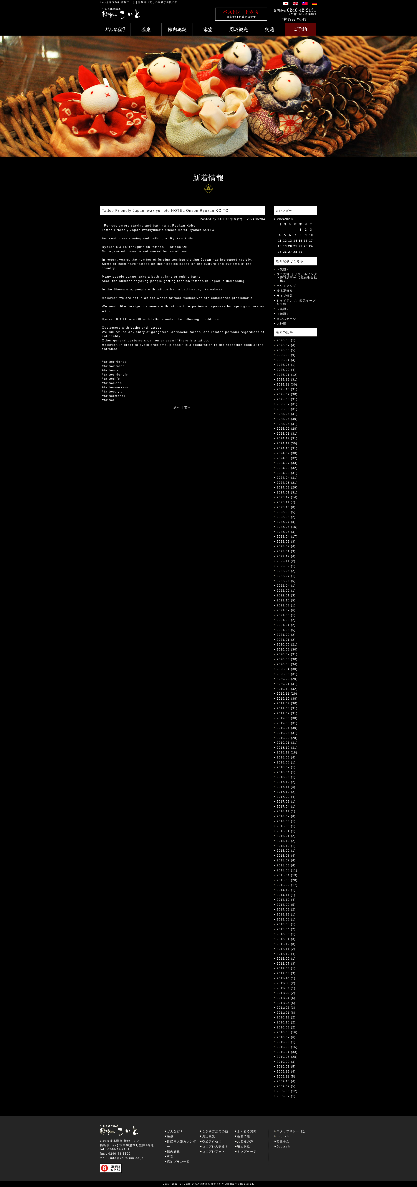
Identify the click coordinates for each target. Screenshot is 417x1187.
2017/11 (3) (286, 787)
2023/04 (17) (287, 536)
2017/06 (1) (286, 801)
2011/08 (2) (286, 983)
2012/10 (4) (286, 953)
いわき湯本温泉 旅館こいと (117, 2)
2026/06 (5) (286, 350)
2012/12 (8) (286, 944)
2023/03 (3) (286, 541)
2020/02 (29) (287, 678)
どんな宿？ (175, 1131)
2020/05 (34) (287, 664)
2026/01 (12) (287, 374)
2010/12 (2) (286, 1017)
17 (311, 240)
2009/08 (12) (287, 1091)
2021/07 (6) (286, 610)
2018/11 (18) (287, 752)
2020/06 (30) (287, 659)
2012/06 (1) (286, 968)
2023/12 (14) (287, 497)
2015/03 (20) (287, 880)
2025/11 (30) (287, 384)
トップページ (247, 1151)
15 (301, 240)
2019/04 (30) (287, 728)
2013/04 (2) (286, 929)
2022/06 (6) (286, 581)
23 (306, 246)
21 (295, 246)
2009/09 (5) (286, 1086)
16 (306, 240)
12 (285, 240)
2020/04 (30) (287, 669)
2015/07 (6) (286, 860)
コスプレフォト (213, 1151)
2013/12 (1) (286, 914)
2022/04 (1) (286, 585)
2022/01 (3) (286, 595)
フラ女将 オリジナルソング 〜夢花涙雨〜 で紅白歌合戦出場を (297, 278)
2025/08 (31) (287, 399)
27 (290, 251)
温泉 (170, 1136)
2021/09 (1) (286, 605)
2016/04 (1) (286, 831)
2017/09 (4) (286, 796)
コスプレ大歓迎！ (215, 1146)
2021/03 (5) (286, 630)
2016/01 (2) (286, 836)
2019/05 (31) (287, 723)
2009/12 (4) (286, 1071)
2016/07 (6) (286, 816)
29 (301, 251)
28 (295, 251)
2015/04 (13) (287, 875)
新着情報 (243, 1136)
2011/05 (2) (286, 993)
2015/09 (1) (286, 850)
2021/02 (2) (286, 634)
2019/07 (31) (287, 713)
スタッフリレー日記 (291, 1131)
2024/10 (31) (287, 448)
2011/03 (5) (286, 1003)
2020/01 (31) (287, 683)
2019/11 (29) (287, 693)
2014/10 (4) (286, 899)
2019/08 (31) (287, 708)
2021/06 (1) (286, 615)
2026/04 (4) (286, 360)
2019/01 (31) (287, 742)
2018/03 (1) (286, 777)
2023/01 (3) (286, 551)
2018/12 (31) (287, 747)
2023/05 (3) (286, 531)
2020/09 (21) (287, 644)
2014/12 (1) (286, 890)
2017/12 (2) (286, 782)
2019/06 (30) (287, 718)
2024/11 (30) (287, 443)
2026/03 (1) (286, 364)
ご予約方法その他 (215, 1131)
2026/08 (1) (286, 340)
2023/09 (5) (286, 512)
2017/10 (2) (286, 791)
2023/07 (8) (286, 521)
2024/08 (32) (287, 458)
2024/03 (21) (287, 482)
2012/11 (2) (286, 948)
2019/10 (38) (287, 698)
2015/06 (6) (286, 865)
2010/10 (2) (286, 1022)
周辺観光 (208, 1136)
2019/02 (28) (287, 738)
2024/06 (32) (287, 468)
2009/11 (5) (286, 1076)
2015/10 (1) (286, 846)
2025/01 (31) (287, 433)
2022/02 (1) (286, 590)
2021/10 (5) (286, 600)
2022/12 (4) (286, 556)
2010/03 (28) (287, 1056)
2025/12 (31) (287, 379)
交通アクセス (212, 1141)
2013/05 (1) (286, 924)
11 (280, 240)
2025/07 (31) (287, 404)
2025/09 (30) (287, 394)
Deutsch (283, 1146)
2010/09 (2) (286, 1027)
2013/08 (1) (286, 919)
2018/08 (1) (286, 762)
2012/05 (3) (286, 973)
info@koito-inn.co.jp (127, 1158)
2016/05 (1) (286, 826)
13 (290, 240)
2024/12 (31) (287, 438)
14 (295, 240)
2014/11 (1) (286, 895)
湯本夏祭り (285, 290)
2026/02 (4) (286, 369)
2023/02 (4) (286, 546)
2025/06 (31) (287, 409)
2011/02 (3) (286, 1007)
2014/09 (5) (286, 904)
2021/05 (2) (286, 620)
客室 (170, 1156)
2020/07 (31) (287, 654)
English (282, 1136)
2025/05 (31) (287, 414)
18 (280, 246)
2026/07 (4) (286, 345)
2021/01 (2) (286, 639)
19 (285, 246)
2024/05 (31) (287, 473)
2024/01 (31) (287, 492)
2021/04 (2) (286, 625)
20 (290, 246)
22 (301, 246)
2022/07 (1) (286, 576)
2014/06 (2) (286, 909)
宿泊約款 (243, 1146)
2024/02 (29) (287, 487)
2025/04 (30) (287, 418)
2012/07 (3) (286, 963)
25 (280, 251)
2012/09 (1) (286, 958)
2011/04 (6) (286, 998)
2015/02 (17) (287, 885)
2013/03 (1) (286, 934)
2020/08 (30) (287, 649)
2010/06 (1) (286, 1042)
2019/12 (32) (287, 688)
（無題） (283, 269)
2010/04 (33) (287, 1052)
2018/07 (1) (286, 767)
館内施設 (173, 1151)
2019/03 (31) (287, 733)
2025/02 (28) (287, 428)
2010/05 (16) (287, 1047)
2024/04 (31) (287, 477)
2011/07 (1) (286, 988)
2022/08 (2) (286, 571)
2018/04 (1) (286, 772)
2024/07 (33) (287, 463)
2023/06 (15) (287, 526)
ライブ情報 (285, 295)
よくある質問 (247, 1131)
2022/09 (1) (286, 566)
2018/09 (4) (286, 757)
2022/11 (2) (286, 561)
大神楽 (281, 323)
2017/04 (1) (286, 806)
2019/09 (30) (287, 703)
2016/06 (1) (286, 821)
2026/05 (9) (286, 355)
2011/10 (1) (286, 978)
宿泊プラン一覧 (178, 1161)
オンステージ (286, 318)
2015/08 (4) (286, 855)
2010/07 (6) (286, 1037)
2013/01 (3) (286, 939)
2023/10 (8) (286, 507)
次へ (177, 407)
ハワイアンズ (286, 286)
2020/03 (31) (287, 674)
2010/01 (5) (286, 1066)
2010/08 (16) (287, 1032)
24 (311, 246)
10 (311, 235)
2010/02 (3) (286, 1061)
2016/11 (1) (286, 811)
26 (285, 251)
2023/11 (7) (286, 502)
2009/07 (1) (286, 1096)
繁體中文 (283, 1141)
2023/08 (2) (286, 517)
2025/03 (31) (287, 423)
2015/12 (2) (286, 841)
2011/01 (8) (286, 1012)
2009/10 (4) (286, 1081)
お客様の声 (245, 1141)
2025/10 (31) (287, 389)
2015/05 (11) (287, 870)
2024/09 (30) (287, 453)
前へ (187, 407)
